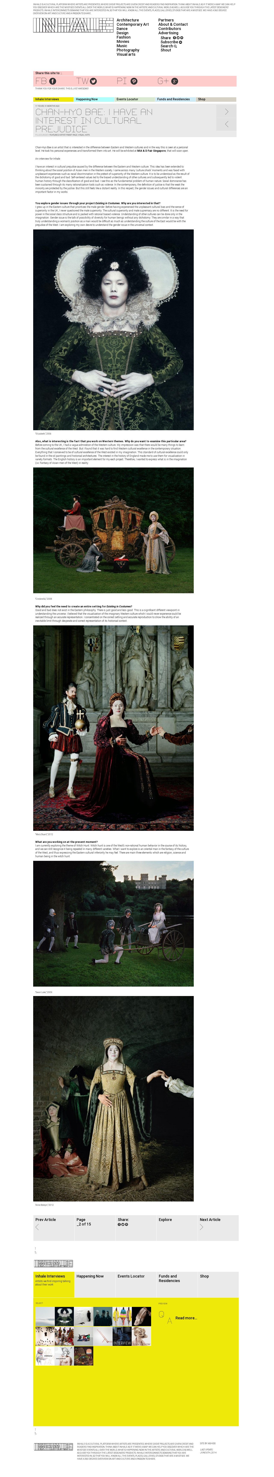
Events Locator (127, 99)
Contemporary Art (133, 24)
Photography (128, 50)
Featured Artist (57, 135)
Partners (166, 20)
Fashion (124, 37)
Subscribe (170, 42)
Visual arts (126, 54)
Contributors (169, 28)
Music (122, 45)
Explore (165, 1219)
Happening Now (87, 99)
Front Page (71, 135)
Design (122, 33)
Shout (166, 50)
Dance (122, 28)
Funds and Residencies (173, 99)
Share (166, 38)
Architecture (128, 20)
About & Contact (173, 24)
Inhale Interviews (47, 99)
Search (167, 46)
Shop (201, 99)
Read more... (186, 1318)
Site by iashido (208, 1443)
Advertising (168, 33)
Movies (123, 41)
